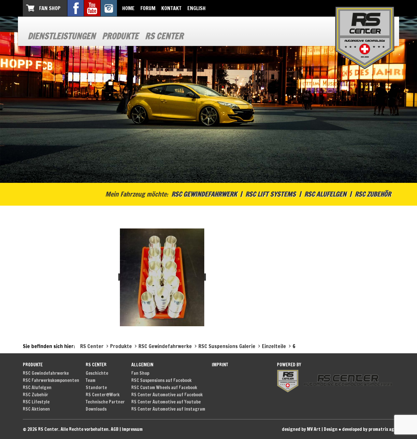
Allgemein (142, 364)
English (196, 8)
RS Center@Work (103, 394)
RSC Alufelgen (325, 194)
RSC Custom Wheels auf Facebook (164, 387)
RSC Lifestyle (36, 402)
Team (90, 380)
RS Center (164, 36)
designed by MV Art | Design (310, 429)
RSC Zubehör (373, 194)
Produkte (120, 36)
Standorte (96, 387)
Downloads (96, 409)
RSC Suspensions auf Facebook (161, 380)
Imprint (220, 364)
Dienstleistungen (61, 36)
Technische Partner (105, 402)
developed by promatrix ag (368, 429)
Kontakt (171, 8)
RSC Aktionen (36, 409)
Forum (147, 8)
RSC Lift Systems (270, 194)
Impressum (132, 429)
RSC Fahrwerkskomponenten (51, 380)
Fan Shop (50, 8)
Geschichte (97, 373)
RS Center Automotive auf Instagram (168, 409)
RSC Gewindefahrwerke (46, 373)
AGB (115, 429)
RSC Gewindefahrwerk (204, 194)
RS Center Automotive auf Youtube (166, 402)
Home (128, 8)
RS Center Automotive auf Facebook (167, 394)
